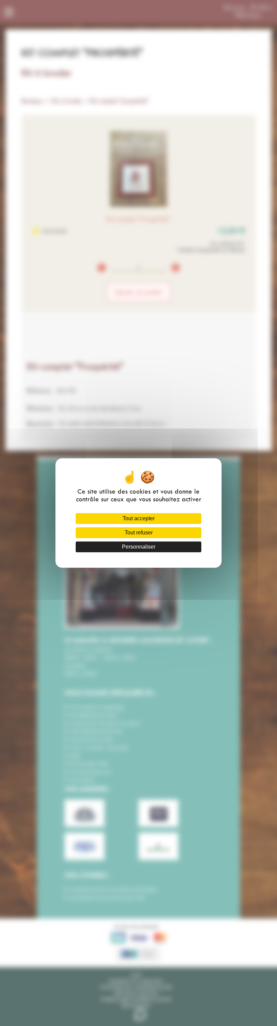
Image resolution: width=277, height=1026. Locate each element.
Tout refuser (139, 532)
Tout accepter (139, 518)
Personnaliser (138, 547)
